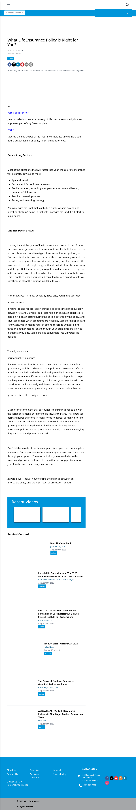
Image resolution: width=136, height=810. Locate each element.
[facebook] (9, 64)
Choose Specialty (13, 12)
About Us (11, 770)
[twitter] (14, 64)
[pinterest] (22, 64)
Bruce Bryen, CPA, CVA (48, 687)
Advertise (34, 770)
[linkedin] (18, 64)
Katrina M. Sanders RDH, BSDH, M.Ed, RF (56, 579)
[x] (112, 778)
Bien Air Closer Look (60, 543)
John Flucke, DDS (57, 546)
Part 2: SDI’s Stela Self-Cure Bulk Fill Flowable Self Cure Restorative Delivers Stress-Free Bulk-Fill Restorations (58, 613)
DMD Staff (15, 53)
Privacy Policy (59, 774)
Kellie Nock (49, 647)
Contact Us (12, 774)
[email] (26, 64)
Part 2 (10, 129)
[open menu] (8, 5)
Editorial (56, 770)
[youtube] (116, 778)
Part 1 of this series (18, 112)
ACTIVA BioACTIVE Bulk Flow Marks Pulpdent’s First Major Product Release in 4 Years (60, 714)
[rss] (121, 778)
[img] (67, 4)
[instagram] (107, 783)
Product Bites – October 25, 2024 (61, 643)
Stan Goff (42, 720)
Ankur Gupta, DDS (46, 620)
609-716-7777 (90, 785)
